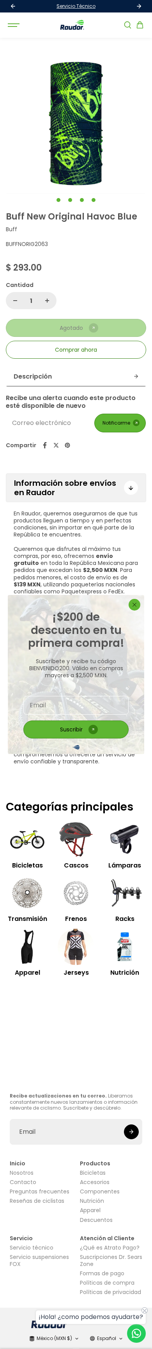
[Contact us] (136, 1333)
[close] (134, 605)
